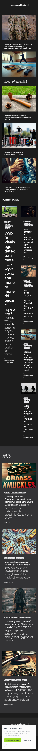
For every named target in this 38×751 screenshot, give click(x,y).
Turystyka (27, 284)
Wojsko (26, 400)
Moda (26, 398)
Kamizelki (27, 221)
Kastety (7, 492)
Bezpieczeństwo (10, 617)
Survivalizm (28, 282)
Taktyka (26, 223)
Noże (25, 344)
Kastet (19, 680)
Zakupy (26, 402)
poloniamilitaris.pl (19, 4)
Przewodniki (15, 492)
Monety (7, 228)
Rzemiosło (19, 558)
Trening (26, 348)
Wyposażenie (28, 225)
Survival (26, 280)
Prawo (24, 680)
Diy (6, 558)
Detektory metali (7, 222)
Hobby (7, 224)
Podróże (19, 617)
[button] (3, 4)
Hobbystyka (9, 226)
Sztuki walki (28, 346)
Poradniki (12, 558)
